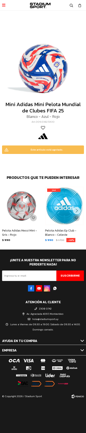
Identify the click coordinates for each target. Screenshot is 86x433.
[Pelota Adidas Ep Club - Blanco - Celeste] (64, 205)
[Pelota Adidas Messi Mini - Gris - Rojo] (21, 205)
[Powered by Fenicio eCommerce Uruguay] (77, 396)
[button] (71, 5)
